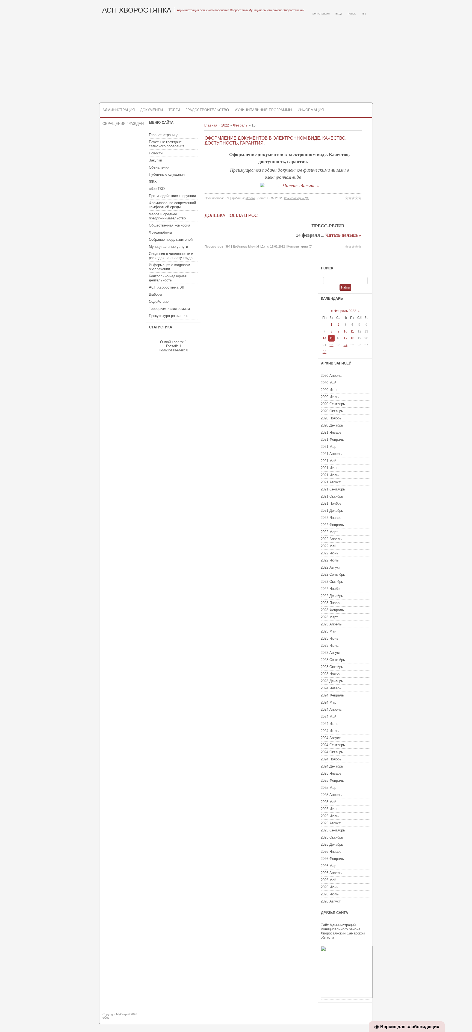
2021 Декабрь (332, 510)
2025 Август (331, 823)
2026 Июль (330, 894)
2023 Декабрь (332, 681)
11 (352, 331)
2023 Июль (330, 645)
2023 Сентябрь (333, 660)
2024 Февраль (332, 695)
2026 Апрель (331, 873)
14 (324, 338)
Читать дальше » (301, 185)
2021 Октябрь (332, 496)
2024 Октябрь (332, 752)
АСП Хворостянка (136, 10)
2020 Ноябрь (331, 418)
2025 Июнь (329, 809)
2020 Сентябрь (333, 404)
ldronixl (250, 198)
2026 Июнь (329, 887)
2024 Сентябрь (333, 745)
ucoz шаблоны (351, 1016)
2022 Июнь (329, 553)
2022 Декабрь (332, 596)
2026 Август (331, 901)
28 (324, 352)
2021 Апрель (331, 454)
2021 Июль (330, 475)
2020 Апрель (331, 376)
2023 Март (329, 617)
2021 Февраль (332, 439)
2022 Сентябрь (333, 574)
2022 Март (329, 532)
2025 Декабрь (332, 844)
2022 (225, 125)
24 (345, 345)
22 (331, 345)
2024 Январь (331, 688)
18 (352, 338)
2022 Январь (331, 518)
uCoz (106, 1017)
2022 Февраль (332, 525)
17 (345, 338)
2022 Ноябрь (331, 589)
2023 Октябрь (332, 667)
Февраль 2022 (345, 311)
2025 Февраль (332, 780)
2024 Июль (330, 731)
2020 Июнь (329, 390)
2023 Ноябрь (331, 674)
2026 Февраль (332, 859)
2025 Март (329, 788)
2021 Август (331, 482)
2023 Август (331, 653)
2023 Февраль (332, 610)
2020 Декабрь (332, 425)
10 (345, 331)
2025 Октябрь (332, 837)
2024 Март (329, 702)
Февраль (240, 125)
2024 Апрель (331, 709)
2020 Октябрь (332, 411)
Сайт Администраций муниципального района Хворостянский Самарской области (343, 931)
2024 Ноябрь (331, 759)
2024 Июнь (329, 724)
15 (331, 338)
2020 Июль (330, 397)
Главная (210, 125)
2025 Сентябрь (333, 830)
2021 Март (329, 447)
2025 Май (328, 802)
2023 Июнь (329, 638)
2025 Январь (331, 773)
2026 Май (328, 880)
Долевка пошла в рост (232, 215)
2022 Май (328, 546)
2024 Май (328, 717)
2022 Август (331, 567)
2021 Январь (331, 432)
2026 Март (329, 866)
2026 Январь (331, 851)
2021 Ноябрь (331, 503)
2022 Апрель (331, 539)
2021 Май (328, 461)
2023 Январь (331, 603)
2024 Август (331, 738)
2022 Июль (330, 560)
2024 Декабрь (332, 766)
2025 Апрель (331, 795)
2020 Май (328, 383)
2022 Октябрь (332, 582)
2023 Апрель (331, 624)
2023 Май (328, 631)
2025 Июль (330, 816)
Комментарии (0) (296, 198)
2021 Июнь (329, 468)
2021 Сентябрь (333, 489)
